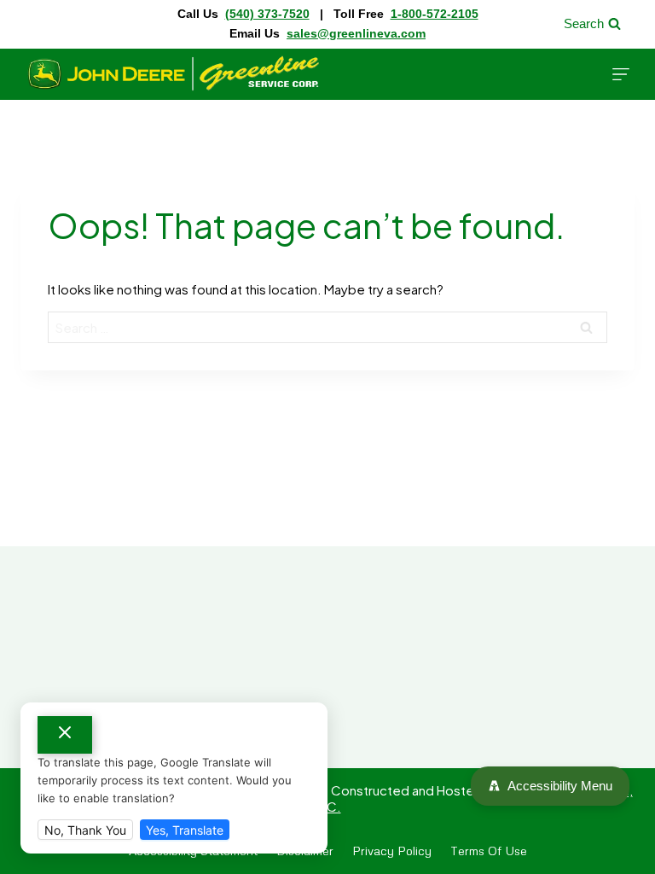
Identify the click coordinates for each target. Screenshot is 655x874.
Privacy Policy (392, 850)
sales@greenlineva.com (356, 33)
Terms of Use (488, 850)
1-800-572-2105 (434, 13)
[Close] (65, 735)
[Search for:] (327, 327)
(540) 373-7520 (267, 13)
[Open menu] (620, 74)
